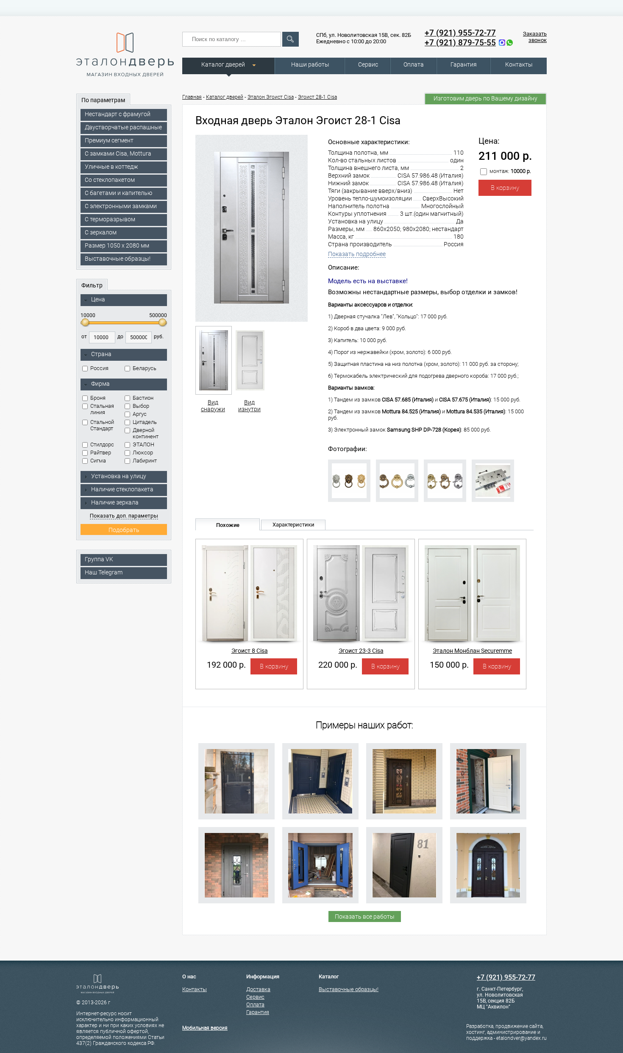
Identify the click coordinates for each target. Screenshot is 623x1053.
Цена (98, 299)
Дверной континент (146, 433)
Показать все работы (365, 916)
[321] (320, 781)
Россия (99, 368)
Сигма (98, 460)
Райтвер (100, 452)
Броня (98, 398)
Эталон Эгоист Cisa (271, 97)
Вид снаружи (213, 405)
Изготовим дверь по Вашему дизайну (485, 98)
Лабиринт (145, 460)
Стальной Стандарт (102, 425)
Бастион (143, 398)
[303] (404, 781)
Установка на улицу (118, 476)
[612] (488, 781)
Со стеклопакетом (110, 179)
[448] (236, 781)
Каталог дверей (223, 64)
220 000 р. (337, 665)
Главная (192, 97)
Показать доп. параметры (124, 516)
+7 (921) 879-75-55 (460, 42)
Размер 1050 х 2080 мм (117, 245)
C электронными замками (121, 206)
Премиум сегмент (109, 140)
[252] (236, 865)
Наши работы (310, 64)
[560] (320, 865)
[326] (488, 865)
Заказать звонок (535, 37)
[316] (404, 865)
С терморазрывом (110, 219)
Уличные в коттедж (111, 166)
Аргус (140, 414)
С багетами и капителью (118, 192)
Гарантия (464, 64)
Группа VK (99, 559)
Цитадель (145, 422)
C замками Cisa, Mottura (118, 153)
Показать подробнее (357, 254)
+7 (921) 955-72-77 (460, 33)
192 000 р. (226, 665)
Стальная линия (102, 409)
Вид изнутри (249, 405)
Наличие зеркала (115, 502)
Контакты (519, 64)
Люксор (143, 452)
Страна (101, 354)
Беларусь (144, 368)
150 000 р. (449, 665)
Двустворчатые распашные (123, 127)
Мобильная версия (205, 1028)
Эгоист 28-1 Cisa (317, 97)
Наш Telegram (103, 572)
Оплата (413, 64)
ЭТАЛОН (143, 444)
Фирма (100, 383)
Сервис (368, 64)
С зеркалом (101, 232)
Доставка (258, 989)
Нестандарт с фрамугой (117, 114)
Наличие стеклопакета (122, 489)
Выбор (141, 406)
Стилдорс (102, 444)
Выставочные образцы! (117, 258)
